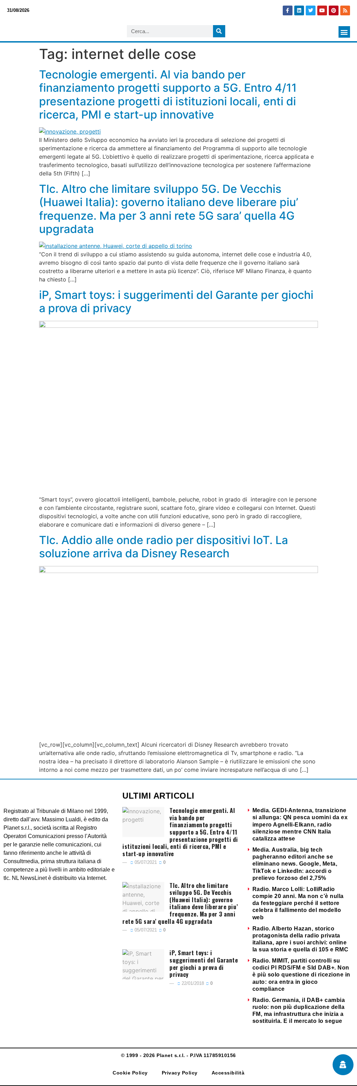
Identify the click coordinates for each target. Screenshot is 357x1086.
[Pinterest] (334, 10)
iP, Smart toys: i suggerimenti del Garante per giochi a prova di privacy (176, 301)
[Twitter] (311, 10)
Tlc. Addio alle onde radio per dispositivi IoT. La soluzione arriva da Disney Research (163, 546)
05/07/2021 (145, 862)
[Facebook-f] (288, 10)
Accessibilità (228, 1073)
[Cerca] (219, 31)
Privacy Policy (180, 1073)
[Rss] (345, 10)
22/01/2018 (192, 983)
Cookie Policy (130, 1073)
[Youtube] (322, 10)
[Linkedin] (299, 10)
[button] (344, 32)
